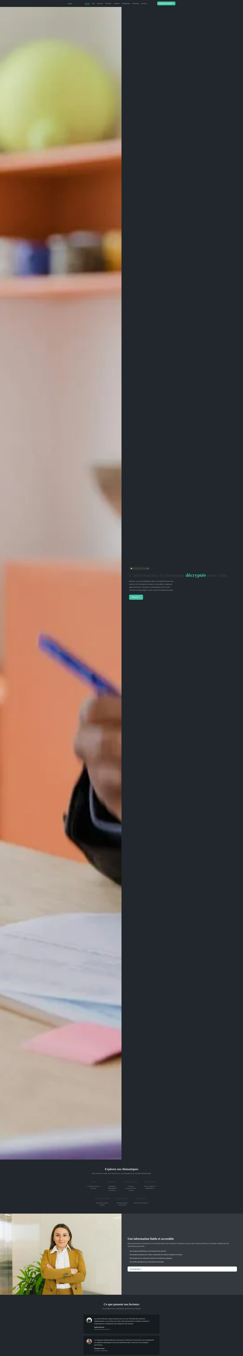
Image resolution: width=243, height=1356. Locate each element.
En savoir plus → (136, 1269)
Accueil (87, 3)
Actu (93, 3)
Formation (108, 3)
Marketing (135, 3)
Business (100, 3)
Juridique (117, 3)
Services (144, 3)
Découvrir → (136, 597)
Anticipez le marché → (166, 3)
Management (126, 3)
